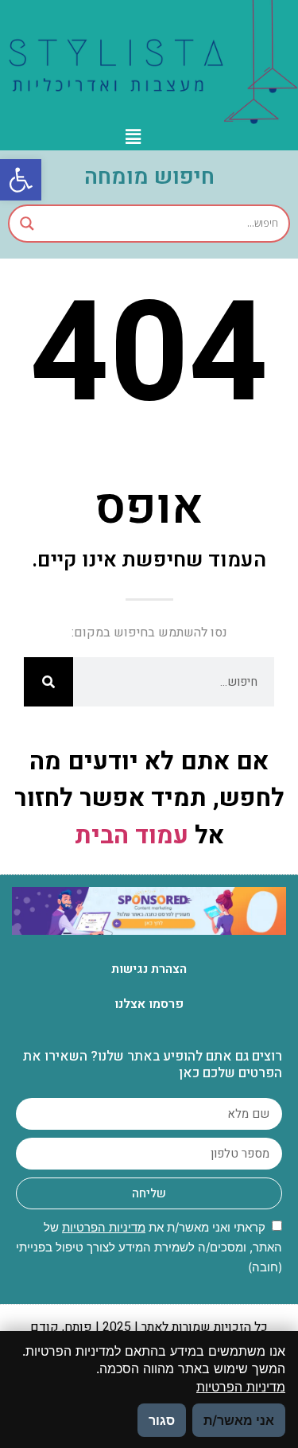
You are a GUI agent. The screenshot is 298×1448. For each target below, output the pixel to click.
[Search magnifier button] (27, 223)
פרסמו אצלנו (149, 1004)
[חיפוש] (48, 681)
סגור (162, 1420)
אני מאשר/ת (238, 1420)
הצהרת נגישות (149, 969)
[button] (20, 179)
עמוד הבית (131, 836)
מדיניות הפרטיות (103, 1227)
